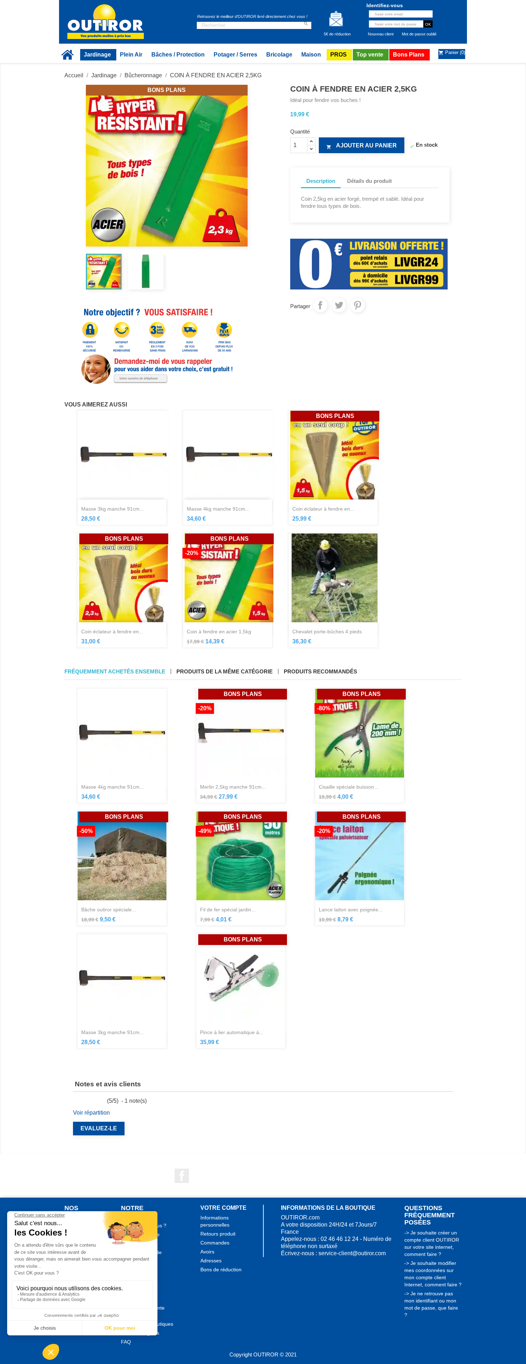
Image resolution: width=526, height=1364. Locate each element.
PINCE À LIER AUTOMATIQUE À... (231, 1032)
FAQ (126, 1342)
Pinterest (357, 305)
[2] (82, 1101)
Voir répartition (91, 1113)
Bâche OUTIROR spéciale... (108, 909)
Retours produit (217, 1234)
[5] (103, 1101)
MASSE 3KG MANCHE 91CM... (112, 509)
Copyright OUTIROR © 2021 (263, 1354)
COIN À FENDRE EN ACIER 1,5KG (219, 631)
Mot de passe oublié (419, 34)
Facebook (182, 1176)
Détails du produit (369, 181)
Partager (320, 305)
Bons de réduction (221, 1269)
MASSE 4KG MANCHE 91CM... (218, 509)
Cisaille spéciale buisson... (348, 787)
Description (320, 181)
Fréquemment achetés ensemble (114, 671)
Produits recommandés (320, 671)
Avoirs (207, 1252)
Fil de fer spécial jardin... (227, 909)
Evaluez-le (99, 1128)
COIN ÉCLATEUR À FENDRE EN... (323, 509)
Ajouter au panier (361, 146)
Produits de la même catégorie (224, 671)
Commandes (214, 1243)
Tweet (339, 305)
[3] (89, 1101)
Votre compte (223, 1208)
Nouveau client (381, 34)
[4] (96, 1101)
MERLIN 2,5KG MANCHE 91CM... (233, 787)
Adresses (210, 1260)
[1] (75, 1101)
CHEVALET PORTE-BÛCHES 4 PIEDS (327, 631)
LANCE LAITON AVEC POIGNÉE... (351, 909)
